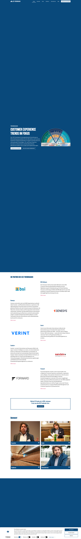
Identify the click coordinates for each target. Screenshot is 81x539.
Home (34, 1)
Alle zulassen (71, 529)
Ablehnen (71, 535)
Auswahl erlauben (71, 532)
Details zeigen (51, 537)
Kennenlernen (53, 1)
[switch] (29, 537)
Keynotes (38, 1)
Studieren (47, 1)
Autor (43, 1)
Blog (58, 1)
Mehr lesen (43, 295)
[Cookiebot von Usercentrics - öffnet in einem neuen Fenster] (8, 537)
